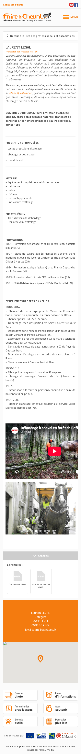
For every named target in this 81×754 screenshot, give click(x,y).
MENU (74, 17)
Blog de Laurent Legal (18, 584)
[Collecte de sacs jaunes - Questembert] (40, 508)
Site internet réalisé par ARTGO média (51, 748)
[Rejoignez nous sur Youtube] (71, 4)
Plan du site (32, 746)
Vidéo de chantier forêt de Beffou (41, 586)
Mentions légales (15, 746)
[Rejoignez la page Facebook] (76, 4)
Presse (43, 746)
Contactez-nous (13, 4)
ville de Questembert (20, 93)
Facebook (54, 746)
